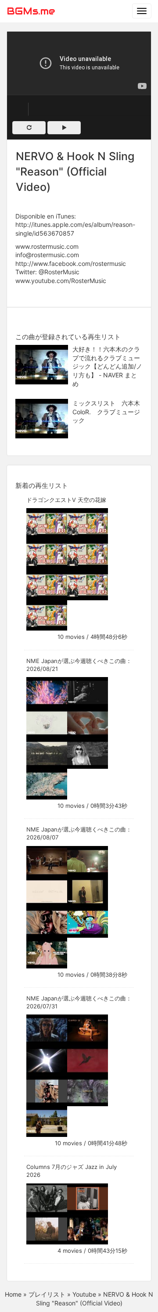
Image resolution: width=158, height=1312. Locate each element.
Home (13, 1294)
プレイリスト (47, 1294)
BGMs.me (31, 11)
